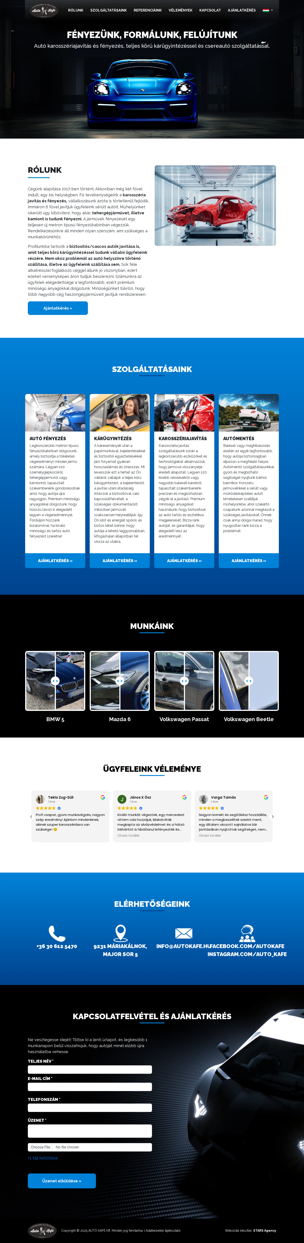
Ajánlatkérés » (57, 308)
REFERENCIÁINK (148, 10)
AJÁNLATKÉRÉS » (55, 560)
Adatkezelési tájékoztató (163, 1230)
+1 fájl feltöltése (43, 1158)
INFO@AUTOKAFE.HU (183, 946)
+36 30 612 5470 (56, 946)
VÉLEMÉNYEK (181, 10)
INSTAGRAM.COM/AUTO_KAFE (247, 954)
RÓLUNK (75, 10)
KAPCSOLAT (210, 10)
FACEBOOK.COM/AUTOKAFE (247, 946)
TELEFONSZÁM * (44, 1099)
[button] (268, 10)
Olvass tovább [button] (129, 836)
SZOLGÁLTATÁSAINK (108, 10)
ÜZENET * (37, 1120)
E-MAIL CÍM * (40, 1078)
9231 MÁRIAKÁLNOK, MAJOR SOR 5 (120, 950)
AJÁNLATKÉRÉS (242, 10)
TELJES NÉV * (41, 1061)
